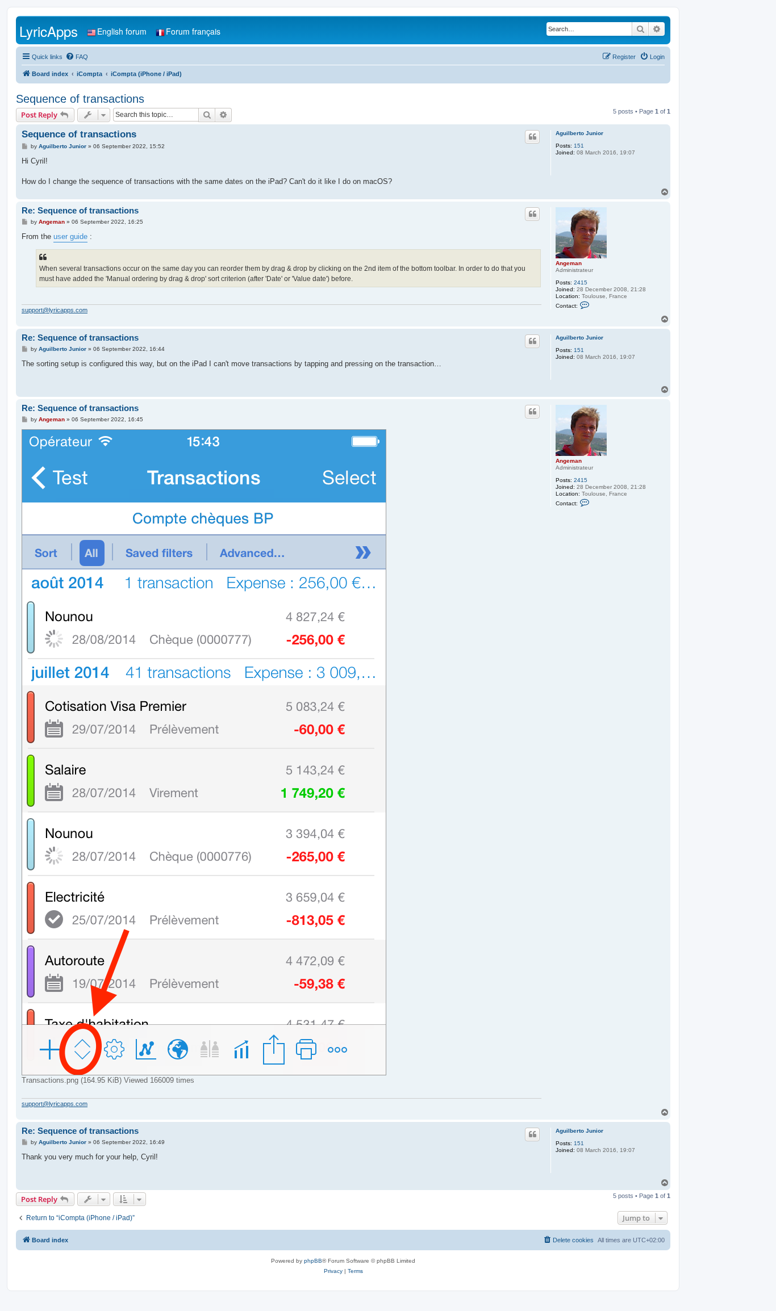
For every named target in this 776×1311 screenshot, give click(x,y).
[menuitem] (76, 57)
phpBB (313, 1261)
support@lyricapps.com (54, 310)
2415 (580, 282)
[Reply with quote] (532, 137)
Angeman (569, 263)
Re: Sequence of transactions (80, 210)
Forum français (193, 31)
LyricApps (48, 31)
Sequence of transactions (80, 99)
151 (579, 146)
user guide (70, 236)
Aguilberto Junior (579, 133)
